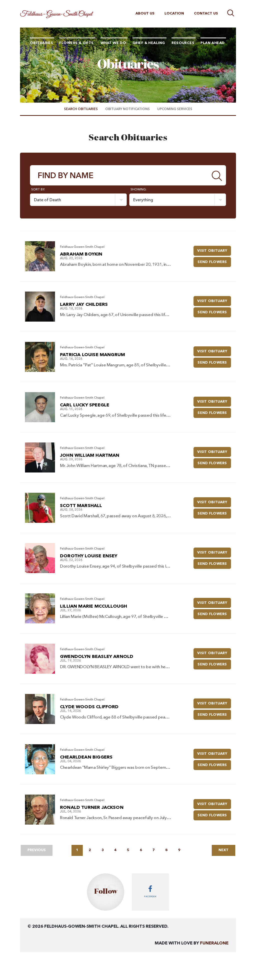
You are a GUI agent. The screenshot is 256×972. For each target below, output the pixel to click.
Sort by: (38, 189)
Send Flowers (214, 262)
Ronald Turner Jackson (92, 807)
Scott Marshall (81, 506)
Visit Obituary (214, 251)
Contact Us (206, 13)
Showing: (138, 189)
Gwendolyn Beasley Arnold (96, 656)
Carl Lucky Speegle (84, 405)
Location (174, 13)
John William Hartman (90, 455)
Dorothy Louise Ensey (89, 556)
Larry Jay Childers (84, 304)
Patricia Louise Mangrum (92, 355)
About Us (145, 13)
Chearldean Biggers (86, 757)
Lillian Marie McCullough (93, 606)
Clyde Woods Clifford (89, 707)
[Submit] (217, 175)
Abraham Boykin (81, 254)
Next (223, 850)
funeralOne (214, 943)
